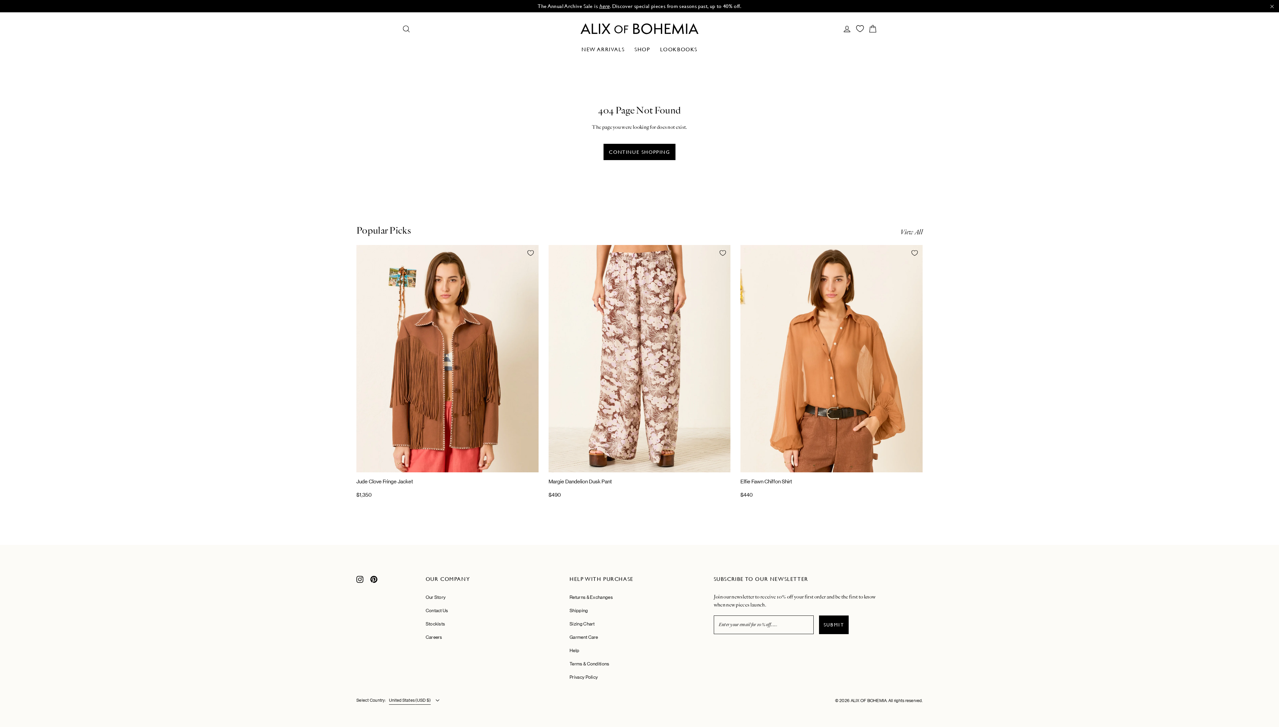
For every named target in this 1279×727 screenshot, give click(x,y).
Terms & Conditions (589, 663)
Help (574, 650)
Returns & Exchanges (591, 597)
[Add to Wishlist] (531, 253)
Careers (434, 637)
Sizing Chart (582, 623)
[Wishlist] (860, 29)
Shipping (579, 610)
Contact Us (437, 610)
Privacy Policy (584, 677)
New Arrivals (603, 49)
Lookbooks (678, 49)
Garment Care (584, 637)
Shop (642, 49)
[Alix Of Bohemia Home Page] (639, 28)
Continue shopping (639, 152)
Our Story (436, 597)
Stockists (435, 623)
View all (911, 232)
